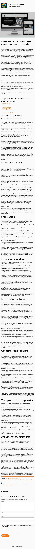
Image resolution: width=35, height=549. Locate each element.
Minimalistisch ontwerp (7, 108)
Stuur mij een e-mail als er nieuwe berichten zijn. (10, 532)
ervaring (20, 479)
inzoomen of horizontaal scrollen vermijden (21, 480)
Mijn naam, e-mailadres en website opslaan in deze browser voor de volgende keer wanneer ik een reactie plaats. (18, 526)
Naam (2, 512)
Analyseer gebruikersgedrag (8, 112)
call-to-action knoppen (11, 479)
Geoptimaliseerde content (7, 109)
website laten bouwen (11, 478)
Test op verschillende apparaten (8, 110)
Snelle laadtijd (5, 106)
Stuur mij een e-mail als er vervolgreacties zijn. (10, 530)
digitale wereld (16, 479)
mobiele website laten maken (16, 481)
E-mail (2, 516)
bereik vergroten (5, 479)
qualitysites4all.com (16, 5)
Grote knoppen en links (7, 107)
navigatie (29, 481)
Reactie (2, 501)
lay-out (6, 481)
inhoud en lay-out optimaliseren (10, 480)
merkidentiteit (9, 481)
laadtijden (29, 480)
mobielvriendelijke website (24, 481)
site (6, 478)
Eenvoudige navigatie (6, 104)
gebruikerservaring (24, 479)
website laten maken (17, 478)
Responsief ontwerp (6, 103)
